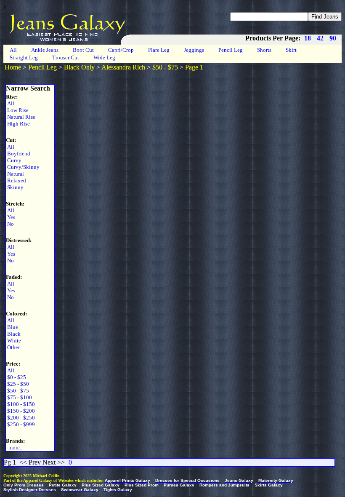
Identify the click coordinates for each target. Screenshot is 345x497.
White (13, 340)
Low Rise (17, 110)
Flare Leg (159, 50)
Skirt (291, 50)
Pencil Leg (230, 50)
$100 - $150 (20, 404)
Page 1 (194, 67)
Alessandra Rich (123, 67)
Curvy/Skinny (23, 167)
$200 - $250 (20, 417)
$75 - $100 (19, 397)
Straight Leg (24, 57)
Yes (10, 217)
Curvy (13, 160)
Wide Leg (104, 57)
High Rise (18, 123)
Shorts (264, 50)
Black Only (79, 67)
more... (15, 447)
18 (307, 38)
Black (13, 334)
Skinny (15, 187)
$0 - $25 (16, 377)
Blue (12, 327)
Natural (15, 174)
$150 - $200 (20, 411)
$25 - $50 (17, 384)
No (10, 224)
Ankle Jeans (44, 50)
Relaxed (16, 180)
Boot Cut (83, 50)
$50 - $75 (165, 67)
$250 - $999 (20, 424)
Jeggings (194, 50)
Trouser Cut (65, 57)
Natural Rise (20, 117)
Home (13, 67)
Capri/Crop (121, 50)
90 (332, 38)
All (13, 50)
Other (13, 347)
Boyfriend (18, 153)
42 (320, 38)
